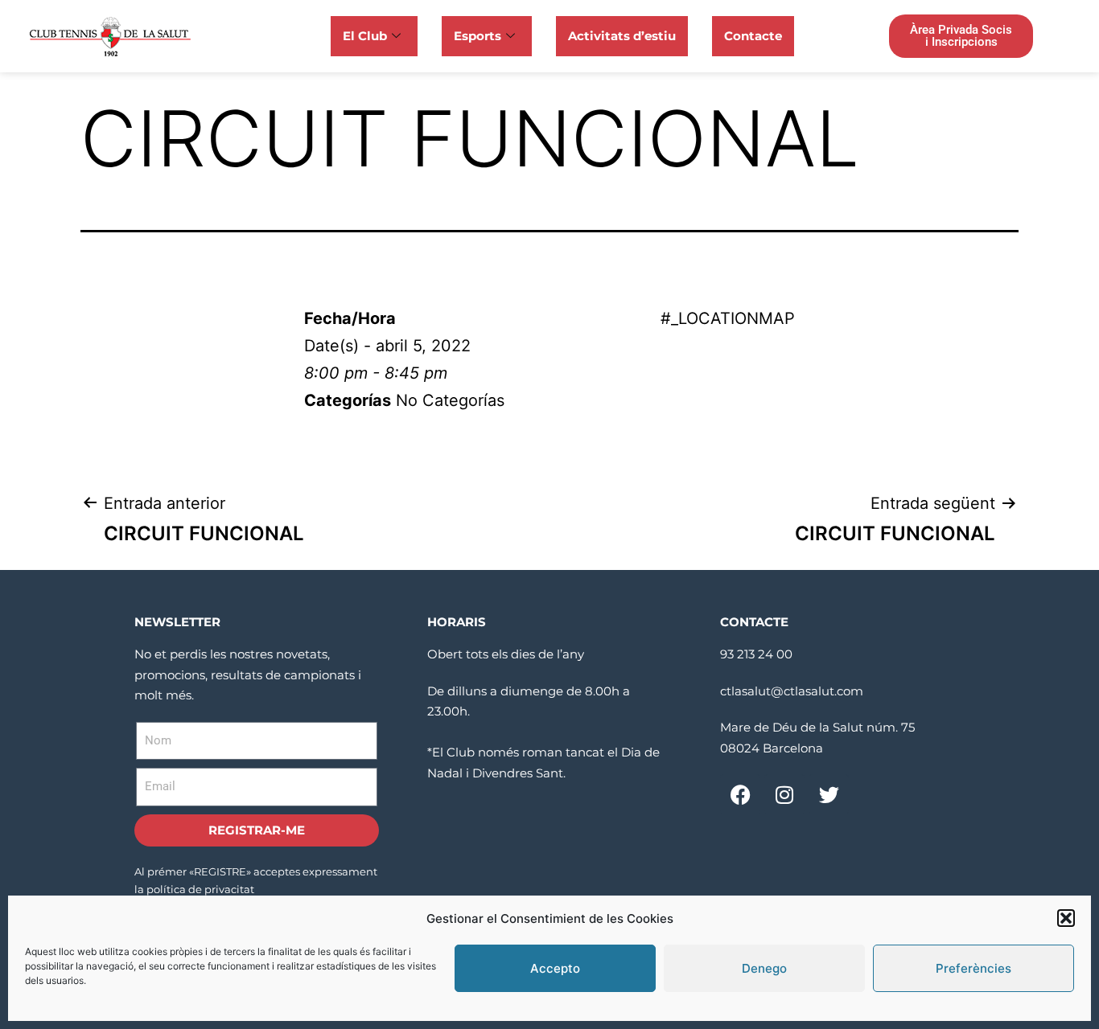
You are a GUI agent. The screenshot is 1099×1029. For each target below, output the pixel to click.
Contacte (753, 35)
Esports (477, 35)
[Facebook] (740, 794)
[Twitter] (829, 794)
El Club (365, 35)
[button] (1066, 918)
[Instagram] (784, 794)
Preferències (973, 968)
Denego (764, 968)
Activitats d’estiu (622, 35)
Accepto (555, 968)
